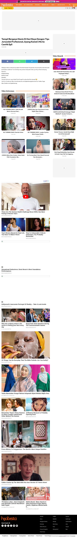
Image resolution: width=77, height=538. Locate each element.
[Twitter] (69, 8)
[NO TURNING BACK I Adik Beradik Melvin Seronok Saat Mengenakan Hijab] (13, 100)
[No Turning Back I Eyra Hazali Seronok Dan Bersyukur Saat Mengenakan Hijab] (38, 146)
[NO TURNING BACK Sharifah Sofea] (13, 123)
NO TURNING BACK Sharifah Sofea (13, 132)
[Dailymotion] (74, 8)
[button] (70, 5)
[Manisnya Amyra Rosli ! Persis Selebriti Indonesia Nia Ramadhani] (64, 84)
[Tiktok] (71, 8)
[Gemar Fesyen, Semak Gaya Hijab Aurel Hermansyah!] (64, 124)
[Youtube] (73, 8)
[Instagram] (68, 8)
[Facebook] (66, 8)
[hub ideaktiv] (73, 4)
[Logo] (7, 5)
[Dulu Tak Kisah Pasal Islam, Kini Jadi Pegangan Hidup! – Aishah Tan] (64, 64)
